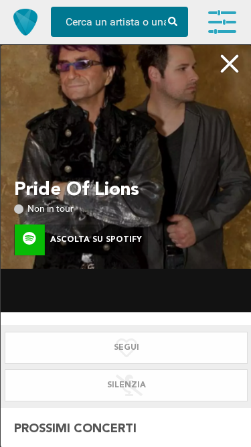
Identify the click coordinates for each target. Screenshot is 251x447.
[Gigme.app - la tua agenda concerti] (25, 22)
